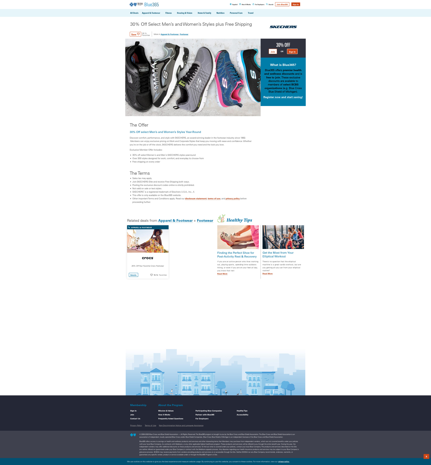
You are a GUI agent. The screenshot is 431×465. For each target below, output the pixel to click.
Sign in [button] (292, 51)
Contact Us (135, 418)
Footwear (184, 34)
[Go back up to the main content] (415, 456)
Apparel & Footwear (151, 13)
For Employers (202, 418)
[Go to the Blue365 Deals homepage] (144, 4)
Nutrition (220, 13)
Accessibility (242, 414)
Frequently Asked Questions (170, 418)
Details (133, 275)
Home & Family (204, 13)
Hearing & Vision (184, 13)
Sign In (296, 4)
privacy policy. (283, 461)
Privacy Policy (136, 425)
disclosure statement (196, 198)
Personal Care (236, 13)
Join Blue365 (282, 4)
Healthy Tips (242, 410)
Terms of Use (150, 425)
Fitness (168, 13)
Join (132, 414)
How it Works (164, 414)
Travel (250, 13)
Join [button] (273, 51)
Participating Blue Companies (209, 410)
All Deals (134, 13)
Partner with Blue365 (205, 414)
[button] (140, 34)
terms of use (214, 198)
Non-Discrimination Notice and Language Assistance (181, 425)
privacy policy (233, 198)
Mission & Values (166, 410)
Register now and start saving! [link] (283, 97)
